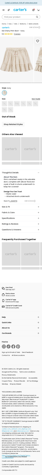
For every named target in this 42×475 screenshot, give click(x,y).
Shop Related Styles (13, 124)
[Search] (37, 17)
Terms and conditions (27, 372)
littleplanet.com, (8, 431)
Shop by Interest (15, 384)
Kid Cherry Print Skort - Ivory (13, 31)
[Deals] (8, 10)
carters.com (6, 429)
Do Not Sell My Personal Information (14, 378)
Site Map (5, 384)
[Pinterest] (18, 346)
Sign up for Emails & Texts (11, 352)
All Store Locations (18, 355)
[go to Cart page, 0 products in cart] (38, 10)
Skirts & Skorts (33, 24)
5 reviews (17, 34)
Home (4, 24)
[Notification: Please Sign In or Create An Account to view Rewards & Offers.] (33, 10)
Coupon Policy (7, 381)
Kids (10, 24)
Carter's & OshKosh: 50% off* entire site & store (21, 3)
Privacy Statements (9, 375)
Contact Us (6, 355)
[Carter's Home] (21, 9)
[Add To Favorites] (37, 41)
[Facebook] (13, 346)
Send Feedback (27, 352)
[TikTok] (8, 346)
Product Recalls (19, 381)
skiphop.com (26, 429)
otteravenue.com (23, 431)
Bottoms (23, 24)
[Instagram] (4, 346)
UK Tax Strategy (32, 381)
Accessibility (33, 378)
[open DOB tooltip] (39, 27)
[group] (16, 60)
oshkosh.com (16, 429)
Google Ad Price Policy (10, 372)
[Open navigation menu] (3, 10)
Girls (15, 24)
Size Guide (36, 99)
